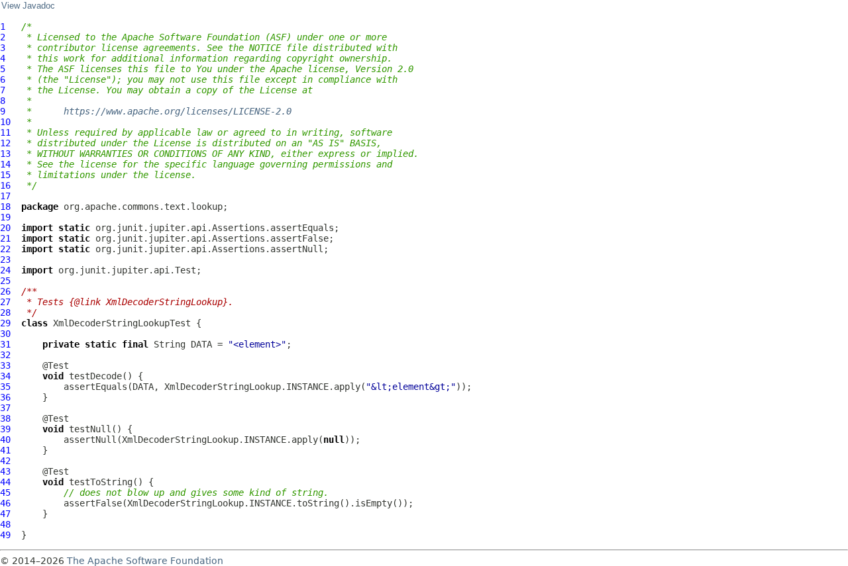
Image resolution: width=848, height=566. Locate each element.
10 (5, 122)
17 (5, 196)
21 (5, 238)
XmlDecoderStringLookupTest (122, 323)
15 (5, 174)
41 (5, 450)
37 (5, 407)
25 (5, 280)
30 (5, 333)
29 (5, 323)
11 (5, 132)
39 (5, 429)
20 (5, 227)
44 (5, 482)
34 (5, 376)
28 (5, 312)
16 (5, 185)
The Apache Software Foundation (145, 560)
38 (5, 418)
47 (5, 513)
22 (5, 249)
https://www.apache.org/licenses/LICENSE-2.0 (178, 111)
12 (5, 143)
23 (5, 259)
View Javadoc (28, 6)
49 (5, 535)
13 (5, 153)
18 (5, 206)
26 (5, 291)
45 (5, 492)
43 (5, 471)
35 (5, 386)
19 (5, 217)
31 (5, 344)
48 (5, 524)
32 (5, 355)
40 (5, 439)
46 (5, 503)
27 (5, 302)
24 (5, 270)
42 (5, 460)
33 (5, 365)
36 (5, 397)
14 (5, 164)
